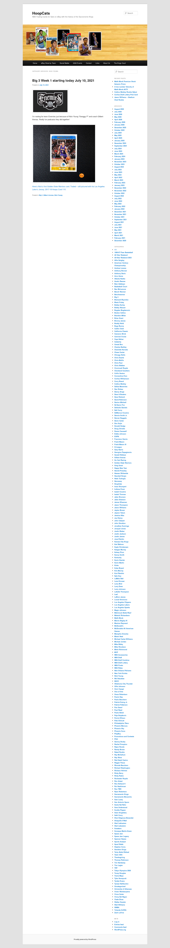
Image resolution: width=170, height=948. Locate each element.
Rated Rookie (119, 752)
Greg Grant (118, 465)
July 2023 (118, 169)
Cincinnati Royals (121, 368)
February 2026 (119, 122)
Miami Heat (118, 636)
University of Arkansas (123, 889)
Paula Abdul (119, 712)
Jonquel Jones (120, 528)
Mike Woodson (120, 647)
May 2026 (117, 117)
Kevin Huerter (119, 560)
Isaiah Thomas (120, 494)
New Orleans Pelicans (122, 670)
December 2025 (120, 127)
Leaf (116, 594)
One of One (118, 691)
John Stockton (120, 523)
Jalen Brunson (120, 497)
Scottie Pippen (120, 810)
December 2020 (120, 240)
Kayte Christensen (121, 547)
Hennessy (118, 481)
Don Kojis (118, 423)
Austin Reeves (119, 281)
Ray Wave (118, 757)
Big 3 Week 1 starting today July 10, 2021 (63, 80)
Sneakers (117, 828)
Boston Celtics (120, 313)
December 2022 (120, 188)
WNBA (116, 907)
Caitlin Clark (119, 328)
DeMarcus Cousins (121, 413)
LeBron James (119, 597)
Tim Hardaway (119, 862)
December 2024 (120, 143)
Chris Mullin (119, 360)
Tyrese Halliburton (121, 884)
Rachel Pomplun (120, 744)
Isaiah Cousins (120, 491)
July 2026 (118, 111)
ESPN (116, 436)
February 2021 (119, 238)
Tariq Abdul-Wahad (121, 852)
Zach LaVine (119, 912)
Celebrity (117, 342)
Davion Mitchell (120, 402)
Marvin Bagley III (120, 620)
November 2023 (120, 161)
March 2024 (118, 154)
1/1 (115, 249)
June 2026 (118, 114)
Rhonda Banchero (121, 765)
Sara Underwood (120, 807)
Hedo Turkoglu (120, 478)
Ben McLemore (120, 289)
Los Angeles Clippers (122, 602)
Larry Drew (118, 586)
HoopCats (41, 13)
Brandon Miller (120, 315)
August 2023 (119, 167)
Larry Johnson (120, 589)
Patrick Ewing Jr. (120, 702)
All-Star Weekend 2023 (123, 257)
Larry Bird (118, 584)
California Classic (121, 331)
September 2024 (120, 146)
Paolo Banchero (120, 699)
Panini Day (118, 697)
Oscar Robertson (120, 694)
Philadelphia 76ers (121, 723)
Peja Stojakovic (120, 715)
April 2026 (118, 119)
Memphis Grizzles (121, 634)
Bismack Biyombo (121, 299)
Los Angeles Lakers (122, 605)
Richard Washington (122, 768)
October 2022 (119, 193)
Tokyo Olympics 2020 (122, 870)
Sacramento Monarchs (123, 797)
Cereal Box (118, 344)
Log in (116, 921)
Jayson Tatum (119, 513)
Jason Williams (120, 507)
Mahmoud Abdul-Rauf (122, 613)
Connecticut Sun (120, 376)
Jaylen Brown (119, 510)
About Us (106, 63)
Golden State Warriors (122, 463)
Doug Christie (119, 428)
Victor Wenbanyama (122, 891)
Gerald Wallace (120, 455)
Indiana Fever (119, 489)
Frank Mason (119, 442)
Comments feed (120, 927)
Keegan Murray (120, 549)
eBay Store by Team (48, 63)
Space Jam (118, 833)
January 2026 (119, 125)
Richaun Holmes (120, 770)
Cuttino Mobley (120, 384)
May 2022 (117, 203)
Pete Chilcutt (119, 720)
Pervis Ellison (119, 718)
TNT (115, 868)
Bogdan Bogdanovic (122, 310)
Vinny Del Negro (120, 897)
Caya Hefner (119, 339)
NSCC (116, 681)
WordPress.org (120, 929)
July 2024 (118, 148)
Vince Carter (119, 894)
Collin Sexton (119, 373)
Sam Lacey (118, 799)
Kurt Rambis (119, 573)
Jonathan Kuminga (121, 526)
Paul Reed (118, 710)
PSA (116, 739)
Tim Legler (118, 865)
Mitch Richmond (120, 649)
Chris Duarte (119, 357)
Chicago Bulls (119, 355)
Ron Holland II (119, 784)
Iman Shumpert (120, 486)
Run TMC (117, 789)
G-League (118, 447)
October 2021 (119, 217)
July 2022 (118, 198)
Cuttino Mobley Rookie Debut (125, 92)
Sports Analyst (120, 841)
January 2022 (119, 209)
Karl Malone (119, 544)
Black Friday (119, 302)
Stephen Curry (119, 847)
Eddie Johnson (120, 434)
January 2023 (119, 185)
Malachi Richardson (122, 615)
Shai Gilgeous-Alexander (124, 818)
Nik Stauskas (119, 678)
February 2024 (119, 156)
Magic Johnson (120, 610)
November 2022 (120, 190)
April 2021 (118, 232)
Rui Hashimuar (120, 786)
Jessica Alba (119, 515)
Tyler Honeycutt (120, 878)
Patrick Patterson (121, 705)
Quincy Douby (119, 741)
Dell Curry (118, 410)
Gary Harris (118, 449)
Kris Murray (118, 570)
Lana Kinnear (119, 581)
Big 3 (41, 195)
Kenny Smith (119, 555)
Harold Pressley (120, 470)
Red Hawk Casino (121, 760)
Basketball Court (120, 286)
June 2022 (118, 201)
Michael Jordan (120, 641)
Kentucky (117, 557)
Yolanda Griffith (120, 910)
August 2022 (119, 196)
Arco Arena (118, 276)
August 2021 (119, 222)
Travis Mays (118, 876)
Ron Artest (118, 781)
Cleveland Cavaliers (122, 370)
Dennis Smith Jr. (120, 415)
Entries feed (119, 924)
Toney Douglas (120, 873)
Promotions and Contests (124, 736)
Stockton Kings (120, 849)
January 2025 (119, 140)
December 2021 (120, 211)
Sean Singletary (120, 812)
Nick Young (58, 195)
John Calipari (119, 520)
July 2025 (118, 132)
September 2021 (120, 219)
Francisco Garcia (120, 439)
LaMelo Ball (118, 578)
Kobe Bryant (119, 568)
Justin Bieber (119, 531)
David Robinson (120, 399)
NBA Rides (118, 668)
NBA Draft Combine (121, 660)
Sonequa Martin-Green (123, 831)
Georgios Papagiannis (123, 452)
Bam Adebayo (119, 284)
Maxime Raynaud (121, 623)
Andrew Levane (120, 268)
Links (97, 63)
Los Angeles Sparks (122, 607)
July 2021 (118, 225)
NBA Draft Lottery (121, 662)
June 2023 (118, 172)
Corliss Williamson (121, 378)
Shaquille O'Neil (120, 820)
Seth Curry (118, 815)
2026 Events (77, 63)
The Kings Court (120, 63)
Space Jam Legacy (121, 836)
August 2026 (119, 109)
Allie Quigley (119, 260)
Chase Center (119, 352)
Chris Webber (119, 365)
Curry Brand (119, 381)
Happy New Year (120, 468)
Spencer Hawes (120, 839)
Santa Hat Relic (120, 805)
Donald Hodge (119, 426)
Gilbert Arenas (48, 195)
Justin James (119, 536)
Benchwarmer (119, 294)
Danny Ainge (119, 392)
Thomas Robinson (121, 860)
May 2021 (117, 230)
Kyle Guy (117, 576)
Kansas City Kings (121, 541)
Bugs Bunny (119, 326)
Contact (89, 63)
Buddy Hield (119, 323)
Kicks (116, 565)
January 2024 (119, 159)
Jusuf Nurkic (119, 539)
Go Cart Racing (120, 460)
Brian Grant (118, 318)
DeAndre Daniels (120, 407)
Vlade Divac (118, 899)
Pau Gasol (118, 707)
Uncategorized (119, 886)
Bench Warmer (120, 292)
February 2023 (119, 182)
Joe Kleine (118, 518)
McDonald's (118, 626)
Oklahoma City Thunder (123, 684)
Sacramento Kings (121, 794)
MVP (116, 652)
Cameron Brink (120, 334)
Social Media (64, 63)
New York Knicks (120, 673)
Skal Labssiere (120, 826)
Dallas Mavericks (120, 386)
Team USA (118, 854)
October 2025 (119, 130)
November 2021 (120, 214)
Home (35, 63)
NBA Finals (118, 665)
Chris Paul (118, 363)
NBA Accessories (121, 655)
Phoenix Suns (119, 731)
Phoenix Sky (119, 728)
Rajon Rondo (119, 747)
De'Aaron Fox (119, 405)
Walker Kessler (120, 902)
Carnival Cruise (120, 336)
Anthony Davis (120, 273)
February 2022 (119, 206)
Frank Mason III (120, 444)
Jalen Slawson (120, 499)
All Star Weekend (121, 255)
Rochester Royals (121, 778)
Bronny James (119, 321)
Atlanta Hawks (119, 278)
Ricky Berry (118, 773)
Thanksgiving (119, 857)
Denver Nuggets (120, 418)
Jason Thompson (121, 505)
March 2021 (118, 235)
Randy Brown (119, 749)
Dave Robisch (119, 397)
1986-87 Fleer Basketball (123, 252)
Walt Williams (119, 905)
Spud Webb (118, 844)
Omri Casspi (119, 689)
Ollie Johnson (119, 686)
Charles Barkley (120, 347)
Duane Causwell (120, 431)
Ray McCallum (119, 754)
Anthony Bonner (120, 270)
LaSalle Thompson (121, 591)
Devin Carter (119, 421)
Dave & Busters (120, 394)
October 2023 (119, 164)
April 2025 (118, 138)
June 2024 (118, 151)
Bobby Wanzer (120, 307)
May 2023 (117, 175)
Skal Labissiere (120, 823)
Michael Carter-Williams (123, 639)
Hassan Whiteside (121, 473)
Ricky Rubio (119, 776)
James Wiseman (120, 502)
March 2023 (118, 180)
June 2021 (118, 227)
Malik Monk (118, 618)
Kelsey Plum (119, 552)
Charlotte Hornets (121, 349)
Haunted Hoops (120, 476)
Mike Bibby (118, 644)
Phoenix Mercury (120, 726)
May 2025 (117, 135)
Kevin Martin (119, 562)
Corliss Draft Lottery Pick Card (126, 94)
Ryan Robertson (120, 791)
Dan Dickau (118, 389)
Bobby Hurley (119, 305)
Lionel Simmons (120, 599)
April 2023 (118, 177)
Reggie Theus (119, 762)
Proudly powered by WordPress (85, 939)
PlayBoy (117, 733)
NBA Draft (118, 657)
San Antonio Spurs (121, 802)
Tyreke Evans (119, 881)
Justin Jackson (120, 534)
